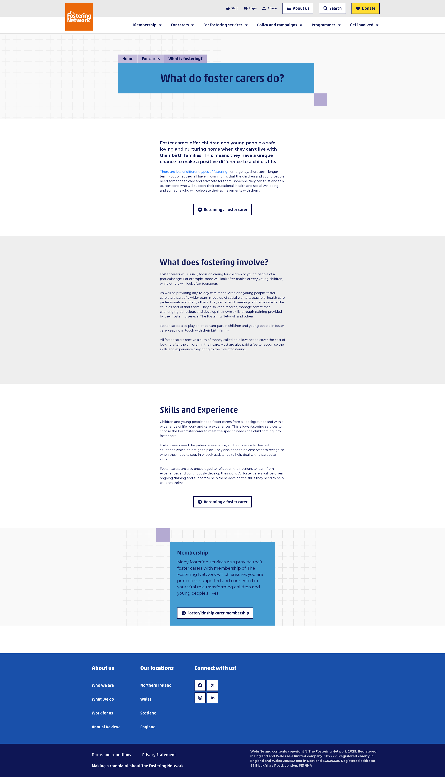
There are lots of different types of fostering (193, 172)
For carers (151, 58)
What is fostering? (185, 58)
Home (127, 58)
